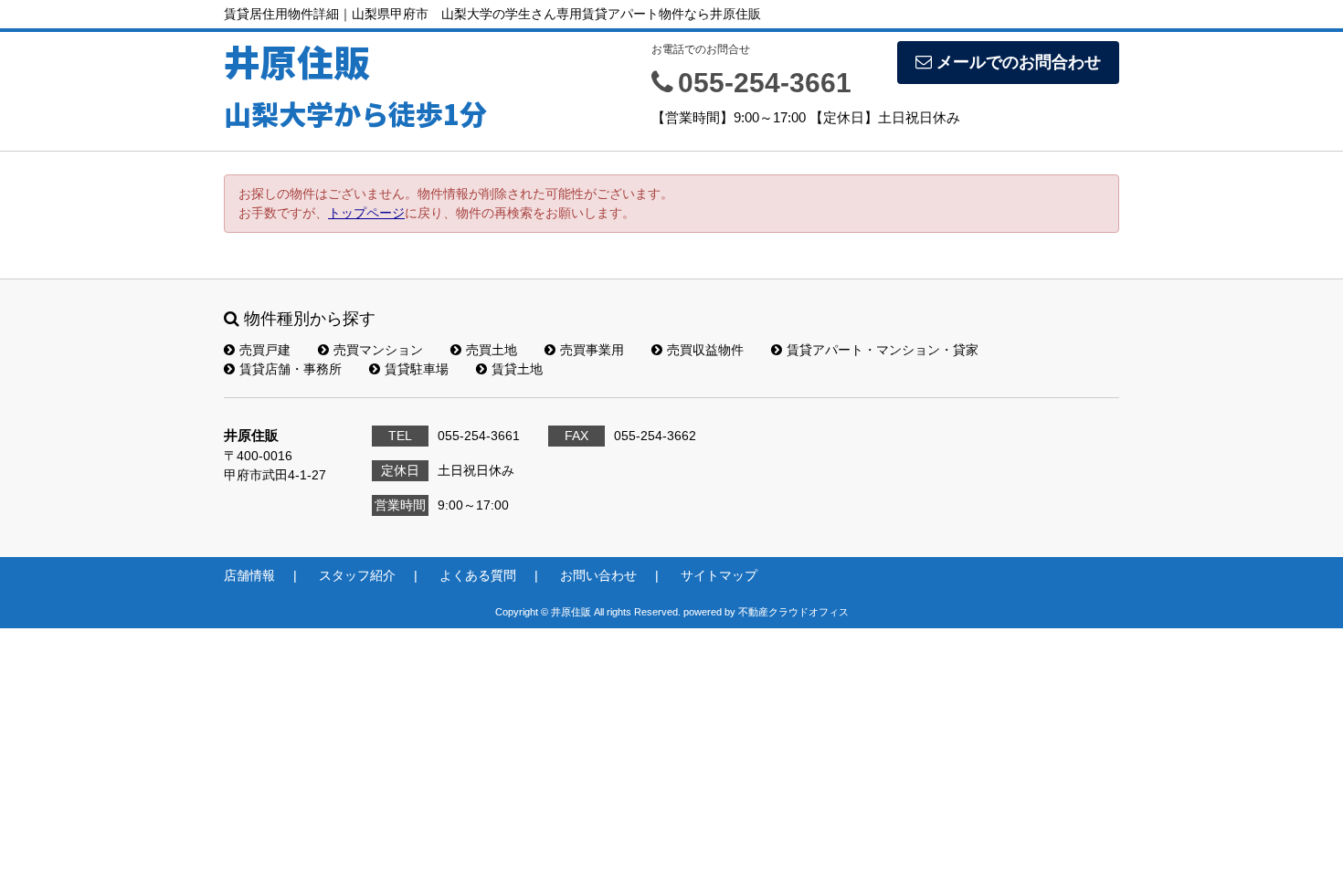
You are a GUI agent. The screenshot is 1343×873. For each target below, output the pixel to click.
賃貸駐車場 (417, 369)
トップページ (366, 212)
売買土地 (491, 349)
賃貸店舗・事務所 (290, 369)
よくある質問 (477, 575)
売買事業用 (592, 349)
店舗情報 (249, 575)
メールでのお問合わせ (1018, 62)
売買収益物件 (705, 349)
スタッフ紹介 (357, 575)
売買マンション (378, 349)
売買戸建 (265, 349)
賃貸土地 (517, 369)
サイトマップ (719, 575)
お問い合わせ (598, 575)
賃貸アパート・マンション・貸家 (882, 349)
